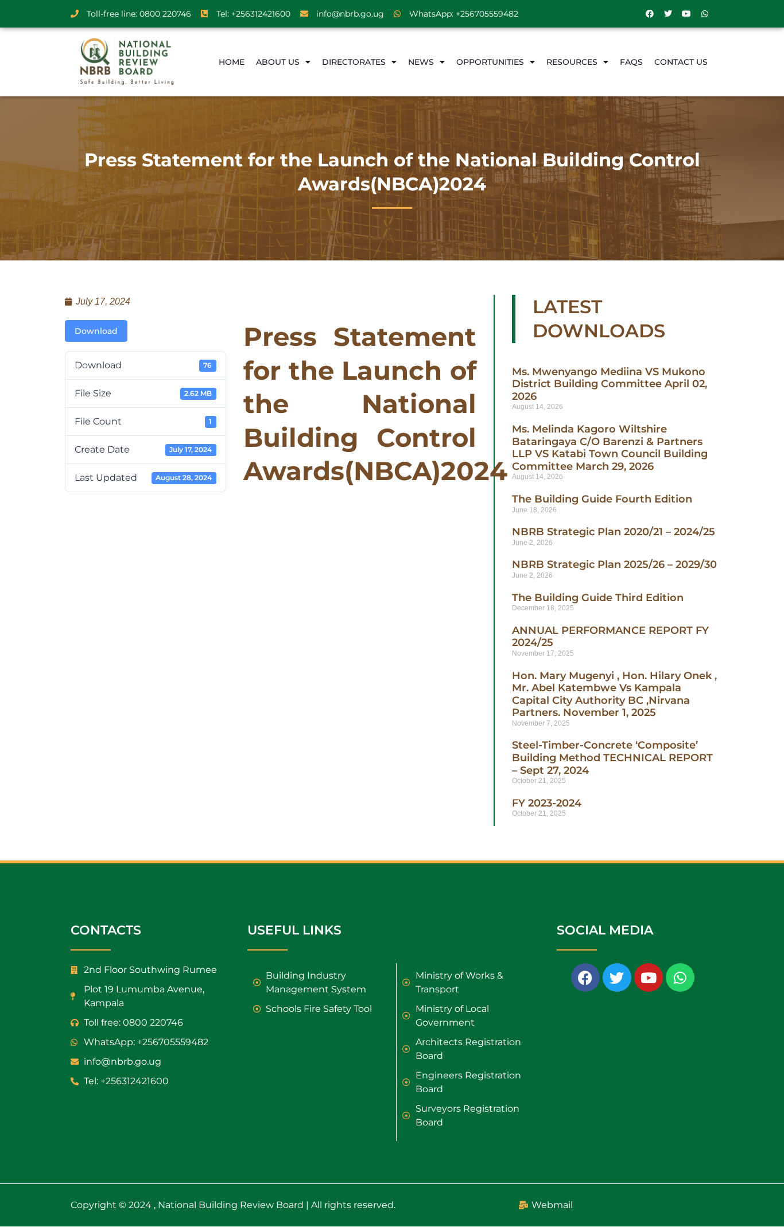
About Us (278, 62)
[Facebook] (650, 14)
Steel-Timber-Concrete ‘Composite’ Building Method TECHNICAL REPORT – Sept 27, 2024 (612, 757)
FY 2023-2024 (546, 803)
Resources (571, 62)
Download (96, 331)
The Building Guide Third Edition (598, 597)
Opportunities (490, 62)
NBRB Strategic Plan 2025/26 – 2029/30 (614, 564)
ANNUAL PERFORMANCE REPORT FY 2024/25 (610, 636)
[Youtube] (686, 14)
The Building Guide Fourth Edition (602, 499)
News (421, 62)
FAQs (631, 62)
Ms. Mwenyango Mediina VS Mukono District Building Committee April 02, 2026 (609, 384)
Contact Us (681, 62)
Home (231, 62)
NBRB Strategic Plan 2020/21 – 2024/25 (613, 531)
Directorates (354, 62)
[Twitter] (668, 14)
